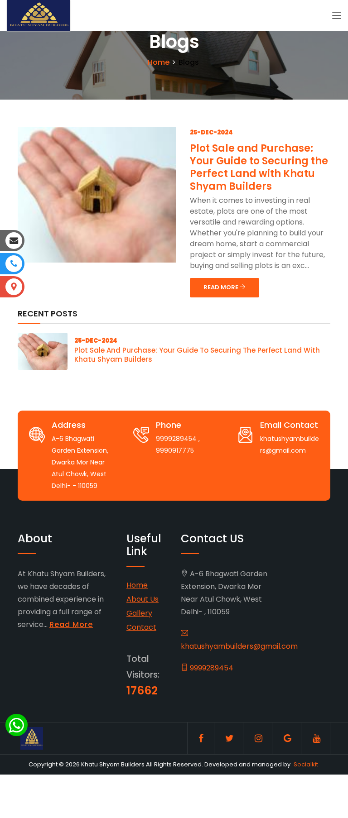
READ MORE (221, 287)
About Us (142, 599)
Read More (71, 624)
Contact (141, 627)
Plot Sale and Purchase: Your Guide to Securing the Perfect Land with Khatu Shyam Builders (259, 167)
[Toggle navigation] (336, 16)
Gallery (139, 613)
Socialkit (306, 764)
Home (158, 62)
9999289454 (210, 668)
